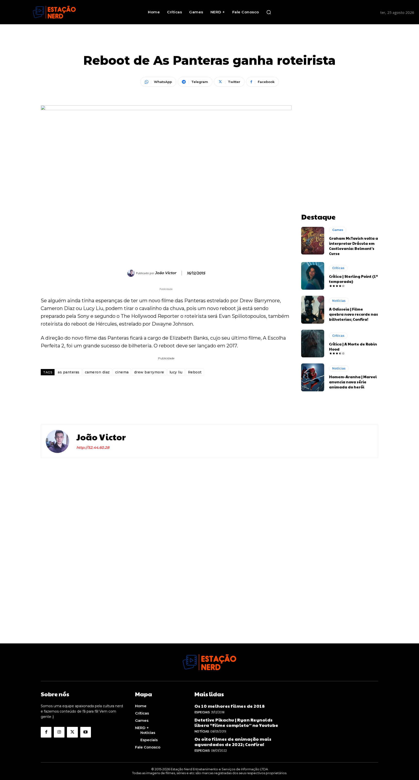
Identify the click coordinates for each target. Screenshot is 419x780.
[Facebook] (46, 732)
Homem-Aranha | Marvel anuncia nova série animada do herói (353, 381)
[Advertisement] (339, 135)
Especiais (202, 712)
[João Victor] (131, 273)
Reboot (195, 372)
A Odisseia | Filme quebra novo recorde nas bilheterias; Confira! (353, 314)
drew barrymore (149, 372)
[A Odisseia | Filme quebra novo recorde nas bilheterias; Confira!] (312, 309)
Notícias (339, 301)
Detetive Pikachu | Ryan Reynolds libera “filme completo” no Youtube (236, 722)
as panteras (69, 372)
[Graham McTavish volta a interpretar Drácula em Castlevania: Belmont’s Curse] (312, 241)
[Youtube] (85, 732)
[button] (269, 12)
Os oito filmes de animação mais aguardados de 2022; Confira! (233, 741)
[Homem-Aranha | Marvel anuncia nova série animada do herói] (312, 377)
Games (337, 230)
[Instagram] (59, 732)
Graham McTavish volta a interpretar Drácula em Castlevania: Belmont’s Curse (353, 246)
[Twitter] (72, 732)
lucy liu (176, 372)
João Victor (165, 273)
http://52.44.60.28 (92, 447)
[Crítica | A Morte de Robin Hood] (312, 343)
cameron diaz (97, 372)
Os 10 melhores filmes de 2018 (229, 706)
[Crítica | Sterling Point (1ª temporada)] (312, 276)
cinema (122, 372)
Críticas (338, 268)
